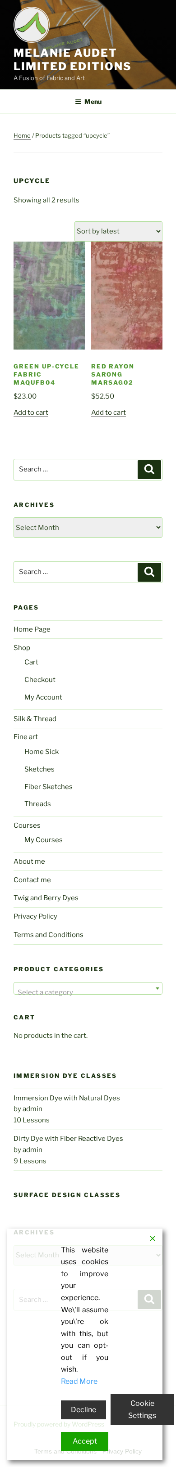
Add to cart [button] (31, 412)
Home (22, 135)
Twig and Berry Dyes (46, 898)
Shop (22, 648)
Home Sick (41, 752)
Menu (93, 101)
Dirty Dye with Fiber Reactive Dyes (68, 1139)
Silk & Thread (35, 719)
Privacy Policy (35, 916)
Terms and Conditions (48, 935)
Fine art (26, 737)
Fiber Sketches (48, 787)
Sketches (39, 769)
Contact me (32, 880)
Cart (31, 662)
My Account (43, 697)
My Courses (43, 840)
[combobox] (88, 988)
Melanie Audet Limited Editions (73, 59)
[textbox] (88, 992)
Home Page (32, 629)
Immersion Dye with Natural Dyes (67, 1098)
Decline (83, 1409)
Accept (85, 1441)
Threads (37, 804)
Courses (27, 825)
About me (29, 861)
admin (32, 1109)
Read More (79, 1381)
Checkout (40, 680)
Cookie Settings (142, 1409)
